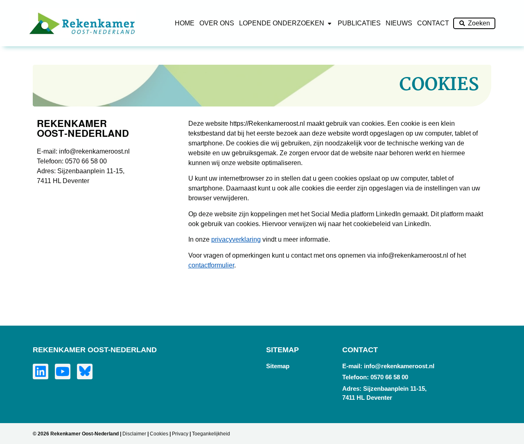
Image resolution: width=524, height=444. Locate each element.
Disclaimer (134, 434)
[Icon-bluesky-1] (85, 371)
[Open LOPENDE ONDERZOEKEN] (329, 23)
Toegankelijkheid (211, 434)
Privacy (180, 434)
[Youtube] (62, 371)
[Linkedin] (40, 371)
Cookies (159, 434)
